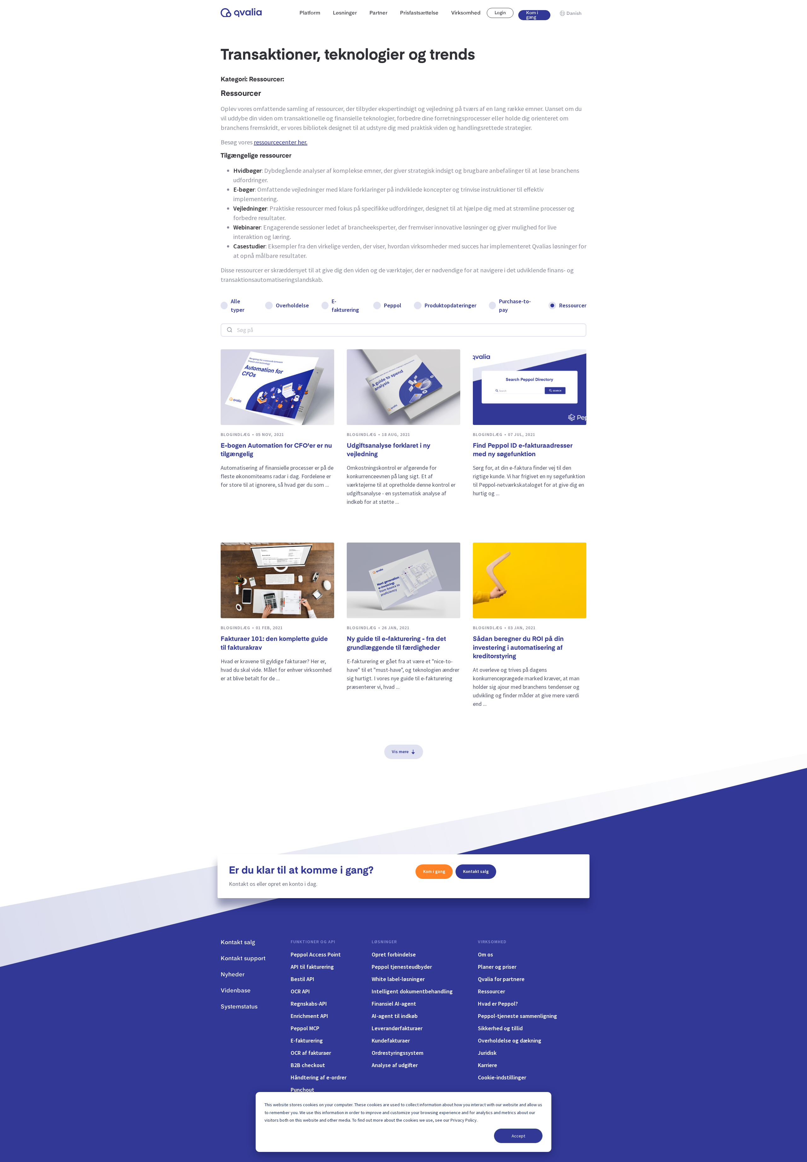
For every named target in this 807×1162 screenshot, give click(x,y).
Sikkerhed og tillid (500, 1028)
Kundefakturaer (391, 1040)
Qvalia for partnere (501, 979)
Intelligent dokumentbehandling (412, 991)
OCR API (300, 991)
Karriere (487, 1065)
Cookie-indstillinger (502, 1077)
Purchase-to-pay (515, 305)
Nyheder (233, 975)
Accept (518, 1136)
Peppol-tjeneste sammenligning (517, 1016)
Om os (485, 954)
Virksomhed (492, 941)
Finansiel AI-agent (394, 1003)
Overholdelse (292, 305)
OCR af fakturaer (311, 1052)
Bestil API (302, 979)
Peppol (392, 305)
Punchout (302, 1089)
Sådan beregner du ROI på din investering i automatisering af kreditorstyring (518, 648)
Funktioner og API (313, 941)
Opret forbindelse (394, 954)
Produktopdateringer (450, 305)
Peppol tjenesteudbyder (402, 966)
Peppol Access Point (316, 954)
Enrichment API (309, 1016)
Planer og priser (497, 966)
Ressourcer (572, 305)
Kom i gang (532, 15)
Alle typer (237, 305)
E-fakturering (345, 305)
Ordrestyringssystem (397, 1052)
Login (500, 13)
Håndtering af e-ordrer (318, 1077)
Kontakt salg (476, 871)
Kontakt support (243, 959)
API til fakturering (312, 966)
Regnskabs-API (309, 1003)
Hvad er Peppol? (498, 1003)
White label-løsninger (398, 979)
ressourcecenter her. (280, 142)
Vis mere (400, 751)
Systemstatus (239, 1007)
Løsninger (384, 941)
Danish (574, 13)
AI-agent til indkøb (395, 1016)
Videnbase (236, 991)
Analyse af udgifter (395, 1065)
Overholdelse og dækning (509, 1040)
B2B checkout (308, 1065)
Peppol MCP (305, 1028)
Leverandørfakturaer (397, 1028)
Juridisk (487, 1052)
